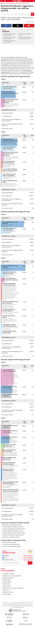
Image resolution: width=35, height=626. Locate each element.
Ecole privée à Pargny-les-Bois (10, 544)
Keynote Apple (7, 594)
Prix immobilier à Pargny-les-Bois (11, 546)
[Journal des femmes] (9, 614)
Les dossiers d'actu (9, 559)
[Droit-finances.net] (26, 618)
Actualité (6, 555)
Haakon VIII (6, 590)
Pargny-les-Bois (22, 37)
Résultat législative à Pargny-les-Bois (12, 531)
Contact (31, 602)
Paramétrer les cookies (7, 605)
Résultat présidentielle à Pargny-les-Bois (13, 529)
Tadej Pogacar (6, 580)
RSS (13, 604)
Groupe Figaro (30, 605)
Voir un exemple (28, 555)
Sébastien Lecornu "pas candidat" (12, 576)
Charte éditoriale (20, 602)
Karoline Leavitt (7, 582)
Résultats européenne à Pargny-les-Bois (13, 533)
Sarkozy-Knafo (7, 586)
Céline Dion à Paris (8, 592)
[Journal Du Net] (9, 618)
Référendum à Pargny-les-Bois (11, 537)
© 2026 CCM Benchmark (17, 607)
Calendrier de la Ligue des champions (13, 588)
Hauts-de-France (24, 3)
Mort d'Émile (6, 584)
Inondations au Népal (8, 573)
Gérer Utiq (15, 605)
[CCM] (26, 614)
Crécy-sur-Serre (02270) (13, 19)
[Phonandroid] (26, 624)
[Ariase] (9, 624)
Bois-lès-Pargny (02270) (14, 17)
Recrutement (17, 604)
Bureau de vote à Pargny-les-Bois (11, 524)
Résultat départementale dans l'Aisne (12, 527)
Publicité (26, 602)
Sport (5, 557)
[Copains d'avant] (9, 621)
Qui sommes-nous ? (6, 602)
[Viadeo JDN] (26, 621)
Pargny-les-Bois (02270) (9, 542)
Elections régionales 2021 (11, 3)
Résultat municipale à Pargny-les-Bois (13, 535)
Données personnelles (26, 604)
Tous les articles (7, 604)
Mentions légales (22, 605)
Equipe (13, 602)
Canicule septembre (8, 578)
